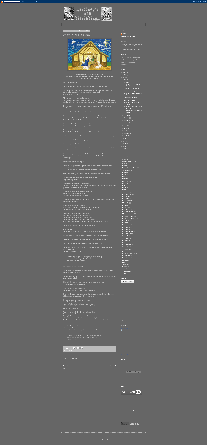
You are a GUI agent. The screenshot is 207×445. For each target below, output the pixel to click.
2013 (124, 80)
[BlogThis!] (76, 348)
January (126, 135)
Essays (124, 172)
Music (124, 190)
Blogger (111, 440)
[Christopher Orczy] (127, 353)
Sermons (70, 350)
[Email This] (74, 348)
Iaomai (124, 183)
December (127, 82)
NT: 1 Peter (125, 198)
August (126, 123)
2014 (124, 77)
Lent (123, 185)
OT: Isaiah (125, 240)
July (125, 125)
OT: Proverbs (126, 249)
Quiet (123, 262)
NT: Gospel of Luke (127, 214)
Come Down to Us (129, 100)
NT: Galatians (126, 209)
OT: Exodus (125, 236)
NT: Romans (126, 227)
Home (64, 25)
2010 (124, 144)
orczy (124, 33)
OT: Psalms (125, 251)
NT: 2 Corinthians (127, 201)
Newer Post (66, 366)
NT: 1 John (125, 196)
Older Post (113, 366)
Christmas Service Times (131, 97)
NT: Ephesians (126, 207)
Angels (124, 159)
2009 (124, 146)
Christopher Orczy (126, 328)
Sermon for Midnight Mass (131, 91)
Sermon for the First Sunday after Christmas (132, 85)
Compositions (126, 170)
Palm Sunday (126, 258)
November (127, 115)
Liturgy (124, 187)
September (127, 120)
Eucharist (125, 174)
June (125, 128)
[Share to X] (78, 348)
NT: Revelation (126, 225)
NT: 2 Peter (125, 203)
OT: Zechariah (126, 255)
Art (123, 163)
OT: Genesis (125, 238)
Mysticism (125, 192)
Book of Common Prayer (129, 168)
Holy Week (125, 181)
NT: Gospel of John (127, 212)
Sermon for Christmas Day (131, 88)
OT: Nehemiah (126, 244)
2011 (124, 141)
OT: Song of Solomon (128, 253)
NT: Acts (124, 205)
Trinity (124, 273)
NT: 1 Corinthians (127, 194)
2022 (124, 72)
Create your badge (126, 354)
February (127, 133)
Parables (125, 260)
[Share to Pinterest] (82, 348)
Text (123, 269)
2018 (124, 75)
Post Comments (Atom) (77, 369)
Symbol (124, 266)
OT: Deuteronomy (127, 231)
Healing (124, 179)
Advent (124, 157)
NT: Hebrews (126, 220)
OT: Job (124, 242)
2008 (124, 149)
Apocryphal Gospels (128, 161)
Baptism (124, 165)
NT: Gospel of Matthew (129, 218)
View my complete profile (128, 36)
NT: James (125, 223)
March (126, 130)
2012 (124, 139)
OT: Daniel (125, 229)
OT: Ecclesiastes (127, 234)
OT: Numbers (126, 247)
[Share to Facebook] (80, 348)
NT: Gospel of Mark (127, 216)
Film (123, 176)
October (126, 118)
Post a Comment (70, 362)
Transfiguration (126, 271)
